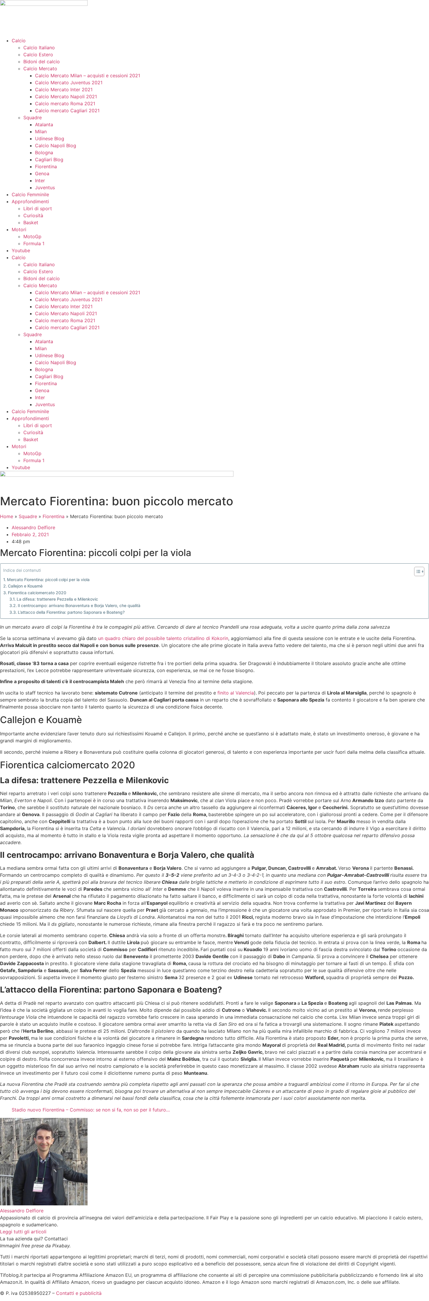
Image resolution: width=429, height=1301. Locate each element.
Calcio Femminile (30, 194)
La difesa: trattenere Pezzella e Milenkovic (57, 599)
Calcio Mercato (40, 68)
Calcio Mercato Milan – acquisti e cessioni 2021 (87, 75)
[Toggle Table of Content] (416, 571)
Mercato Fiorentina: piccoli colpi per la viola (48, 579)
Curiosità (33, 215)
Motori (19, 229)
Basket (30, 222)
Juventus (45, 187)
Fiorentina (46, 166)
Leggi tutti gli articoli (23, 1232)
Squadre (32, 117)
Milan (41, 131)
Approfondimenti (30, 201)
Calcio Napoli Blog (55, 145)
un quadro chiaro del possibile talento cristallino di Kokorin (163, 638)
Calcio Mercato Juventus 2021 (68, 82)
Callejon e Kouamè (25, 585)
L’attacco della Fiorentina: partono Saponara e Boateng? (71, 612)
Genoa (42, 173)
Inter (40, 180)
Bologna (44, 152)
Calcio (19, 40)
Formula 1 (33, 243)
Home (6, 516)
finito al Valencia (235, 693)
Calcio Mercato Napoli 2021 (66, 96)
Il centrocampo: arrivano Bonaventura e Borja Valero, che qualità (79, 605)
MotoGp (32, 236)
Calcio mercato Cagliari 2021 (67, 110)
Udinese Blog (49, 138)
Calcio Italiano (39, 47)
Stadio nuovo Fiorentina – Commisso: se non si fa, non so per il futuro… (91, 1110)
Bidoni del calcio (41, 61)
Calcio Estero (38, 54)
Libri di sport (37, 208)
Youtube (21, 250)
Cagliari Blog (49, 159)
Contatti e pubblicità (79, 1293)
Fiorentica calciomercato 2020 (37, 592)
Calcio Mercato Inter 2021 (64, 89)
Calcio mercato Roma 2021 (65, 103)
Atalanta (44, 124)
